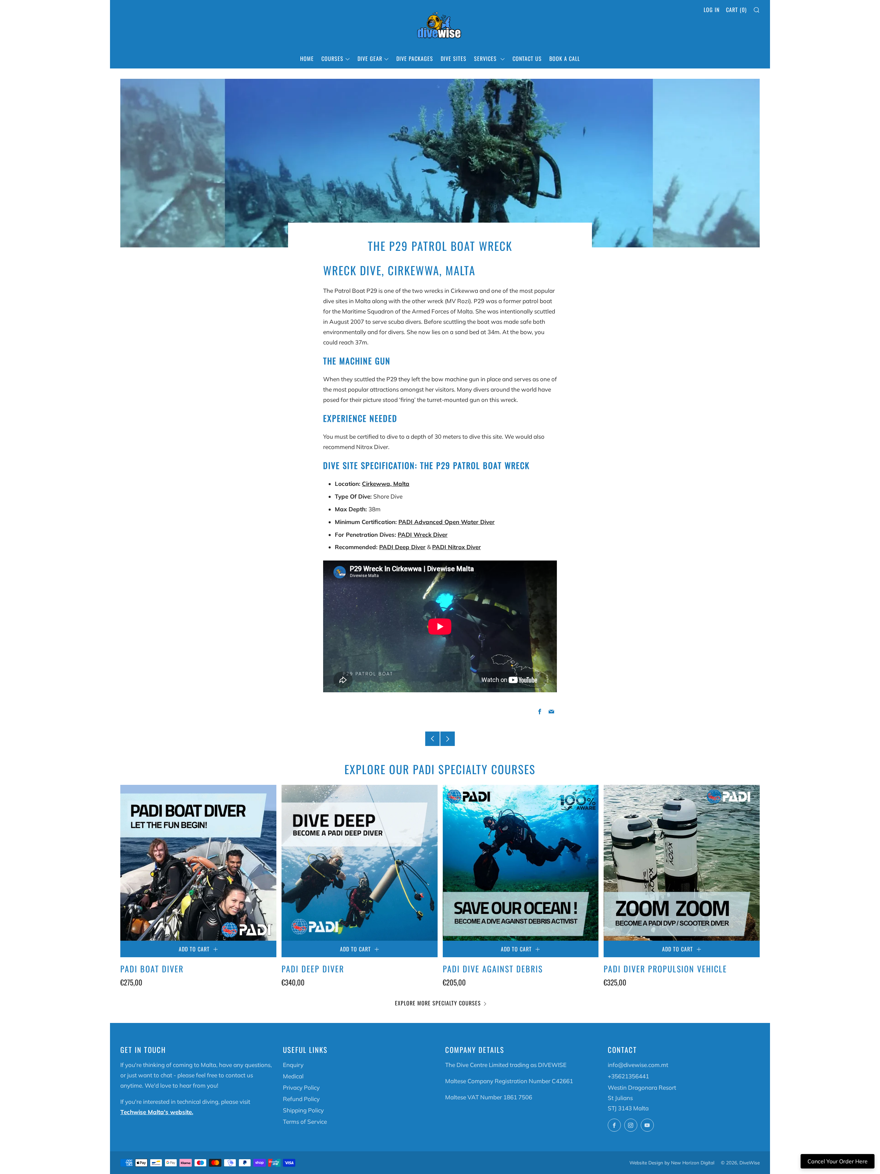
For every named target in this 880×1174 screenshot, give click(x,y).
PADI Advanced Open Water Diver (446, 521)
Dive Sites (453, 58)
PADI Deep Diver (402, 547)
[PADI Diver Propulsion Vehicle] (682, 863)
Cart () (736, 10)
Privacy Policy (301, 1087)
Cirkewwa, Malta (385, 483)
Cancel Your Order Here (837, 1161)
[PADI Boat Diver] (198, 863)
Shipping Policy (303, 1110)
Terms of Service (305, 1121)
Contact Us (527, 58)
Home (307, 58)
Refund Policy (301, 1098)
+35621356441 (628, 1076)
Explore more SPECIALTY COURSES (438, 1003)
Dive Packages (414, 58)
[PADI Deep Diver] (360, 863)
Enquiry (293, 1064)
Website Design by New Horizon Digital (671, 1162)
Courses (332, 58)
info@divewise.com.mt (638, 1064)
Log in (711, 10)
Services (486, 58)
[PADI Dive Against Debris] (521, 863)
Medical (293, 1076)
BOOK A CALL (564, 58)
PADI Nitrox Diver (456, 547)
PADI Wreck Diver (423, 534)
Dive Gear (370, 58)
